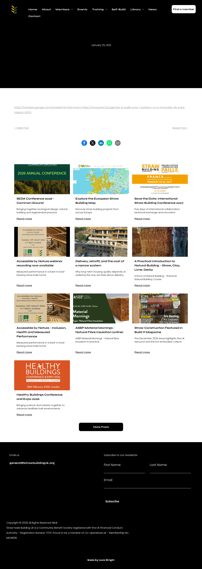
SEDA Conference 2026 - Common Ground (35, 201)
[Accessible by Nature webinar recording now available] (42, 242)
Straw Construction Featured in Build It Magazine (158, 330)
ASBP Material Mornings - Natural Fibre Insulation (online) (99, 330)
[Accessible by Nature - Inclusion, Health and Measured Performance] (42, 308)
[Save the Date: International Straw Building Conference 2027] (160, 179)
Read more (24, 218)
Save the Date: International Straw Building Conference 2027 (159, 201)
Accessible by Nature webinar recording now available (39, 263)
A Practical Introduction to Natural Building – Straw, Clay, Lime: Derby (157, 265)
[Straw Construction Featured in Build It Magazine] (160, 308)
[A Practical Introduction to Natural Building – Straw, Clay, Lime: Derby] (160, 242)
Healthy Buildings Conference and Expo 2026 (39, 397)
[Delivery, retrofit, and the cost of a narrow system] (101, 242)
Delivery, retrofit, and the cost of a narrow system (99, 263)
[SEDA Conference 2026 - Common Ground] (42, 179)
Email (108, 480)
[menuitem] (33, 9)
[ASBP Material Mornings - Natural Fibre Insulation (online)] (101, 308)
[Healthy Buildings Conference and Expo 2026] (42, 375)
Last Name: (158, 465)
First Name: (112, 465)
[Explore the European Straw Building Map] (101, 179)
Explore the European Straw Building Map (97, 201)
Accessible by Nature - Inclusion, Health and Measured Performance (41, 332)
